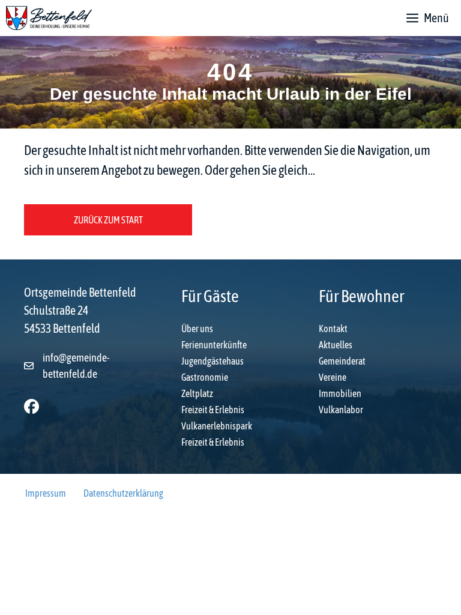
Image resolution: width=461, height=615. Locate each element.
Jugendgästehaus (212, 361)
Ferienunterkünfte (214, 344)
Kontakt (333, 328)
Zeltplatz (197, 393)
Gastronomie (204, 377)
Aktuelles (335, 344)
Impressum (45, 493)
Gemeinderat (342, 361)
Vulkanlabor (341, 409)
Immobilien (340, 393)
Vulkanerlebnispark (216, 425)
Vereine (332, 377)
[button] (31, 406)
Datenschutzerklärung (123, 493)
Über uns (197, 328)
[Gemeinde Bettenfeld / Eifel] (49, 18)
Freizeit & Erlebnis (212, 409)
